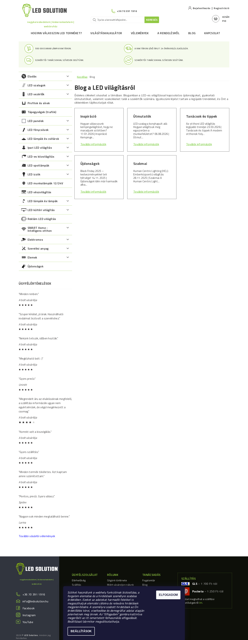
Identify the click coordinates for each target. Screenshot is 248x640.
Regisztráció (221, 8)
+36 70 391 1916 (34, 594)
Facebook (29, 608)
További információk (93, 144)
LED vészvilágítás (39, 192)
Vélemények (140, 33)
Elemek (32, 257)
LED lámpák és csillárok (43, 139)
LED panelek (36, 121)
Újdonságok (35, 266)
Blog (192, 33)
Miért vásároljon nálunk (120, 585)
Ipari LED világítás (40, 147)
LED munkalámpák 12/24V (45, 183)
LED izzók (34, 174)
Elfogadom (168, 594)
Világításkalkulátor (106, 33)
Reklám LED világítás (42, 219)
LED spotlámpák (38, 165)
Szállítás (76, 585)
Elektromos (35, 239)
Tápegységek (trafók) (42, 112)
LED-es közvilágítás (41, 156)
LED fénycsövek (38, 130)
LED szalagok (37, 85)
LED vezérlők (36, 94)
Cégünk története (117, 580)
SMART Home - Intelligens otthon (40, 229)
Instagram (29, 615)
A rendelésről (168, 33)
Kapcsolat (212, 33)
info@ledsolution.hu (35, 601)
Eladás (32, 76)
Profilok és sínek (39, 103)
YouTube (28, 622)
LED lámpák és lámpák (43, 201)
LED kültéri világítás (41, 210)
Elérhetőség (79, 580)
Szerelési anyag (38, 248)
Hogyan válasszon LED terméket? (56, 33)
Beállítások (81, 631)
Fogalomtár (148, 580)
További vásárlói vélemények (37, 536)
